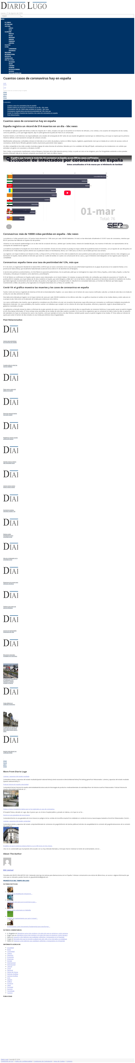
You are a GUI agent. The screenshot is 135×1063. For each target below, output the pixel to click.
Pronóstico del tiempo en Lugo (16, 880)
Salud (11, 63)
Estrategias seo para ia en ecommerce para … (22, 902)
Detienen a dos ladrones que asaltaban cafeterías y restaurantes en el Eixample (38, 937)
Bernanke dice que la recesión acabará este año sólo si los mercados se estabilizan (40, 939)
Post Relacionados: (13, 115)
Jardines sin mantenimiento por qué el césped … (22, 918)
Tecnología (9, 58)
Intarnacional (10, 54)
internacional (11, 965)
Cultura (7, 26)
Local (7, 46)
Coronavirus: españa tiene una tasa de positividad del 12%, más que (29, 111)
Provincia (12, 50)
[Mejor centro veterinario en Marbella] (10, 908)
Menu (2, 19)
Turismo (11, 65)
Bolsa (11, 35)
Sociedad (12, 62)
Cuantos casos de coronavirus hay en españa (21, 105)
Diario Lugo (4, 1059)
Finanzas (12, 41)
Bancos (11, 33)
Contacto (69, 1061)
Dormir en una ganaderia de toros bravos (16, 815)
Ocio (10, 30)
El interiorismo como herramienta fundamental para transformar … (28, 926)
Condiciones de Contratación (43, 1061)
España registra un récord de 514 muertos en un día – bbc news (27, 107)
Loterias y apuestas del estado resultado (16, 776)
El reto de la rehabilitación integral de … (19, 894)
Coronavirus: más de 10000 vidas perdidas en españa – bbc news (28, 109)
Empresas (12, 37)
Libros (11, 28)
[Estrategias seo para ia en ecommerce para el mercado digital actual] (10, 900)
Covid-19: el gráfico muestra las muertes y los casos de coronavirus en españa (32, 113)
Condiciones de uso (7, 1061)
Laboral (11, 43)
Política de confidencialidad (23, 1061)
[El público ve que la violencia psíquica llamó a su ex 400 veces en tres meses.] (67, 835)
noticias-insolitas (12, 976)
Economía (8, 31)
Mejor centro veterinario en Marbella (19, 910)
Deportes (8, 56)
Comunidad (12, 48)
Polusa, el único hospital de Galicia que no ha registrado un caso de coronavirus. (29, 809)
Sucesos (11, 71)
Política (7, 45)
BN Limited (8, 870)
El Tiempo (8, 22)
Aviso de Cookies (59, 1061)
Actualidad (8, 24)
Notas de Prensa (14, 69)
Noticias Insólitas (15, 73)
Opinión (11, 67)
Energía (11, 39)
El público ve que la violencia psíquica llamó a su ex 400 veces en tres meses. (27, 846)
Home (5, 84)
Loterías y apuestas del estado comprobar (16, 821)
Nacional (8, 52)
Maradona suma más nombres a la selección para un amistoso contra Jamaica (42, 933)
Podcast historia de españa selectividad (15, 784)
